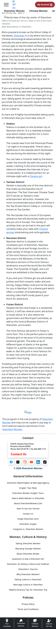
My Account (43, 4)
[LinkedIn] (38, 462)
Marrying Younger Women (28, 548)
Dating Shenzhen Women (28, 543)
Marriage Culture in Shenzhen (28, 584)
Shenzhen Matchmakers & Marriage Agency (28, 482)
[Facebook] (11, 462)
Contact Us (28, 513)
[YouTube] (31, 462)
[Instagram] (24, 462)
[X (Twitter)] (17, 462)
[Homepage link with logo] (28, 412)
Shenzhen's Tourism (28, 569)
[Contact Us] (28, 449)
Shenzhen (19, 35)
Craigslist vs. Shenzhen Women (28, 529)
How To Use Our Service (28, 508)
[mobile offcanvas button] (6, 4)
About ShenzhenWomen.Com (28, 503)
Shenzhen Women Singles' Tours (28, 493)
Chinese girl (35, 176)
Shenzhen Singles (28, 524)
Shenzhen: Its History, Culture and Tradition (28, 564)
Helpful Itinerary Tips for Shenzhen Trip (28, 589)
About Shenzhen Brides (28, 553)
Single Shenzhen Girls (28, 518)
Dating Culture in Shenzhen (28, 579)
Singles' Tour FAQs (28, 488)
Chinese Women (38, 10)
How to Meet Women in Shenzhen (28, 498)
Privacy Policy (28, 604)
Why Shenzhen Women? (28, 574)
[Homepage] (13, 4)
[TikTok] (44, 462)
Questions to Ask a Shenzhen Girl (28, 559)
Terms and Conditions (28, 609)
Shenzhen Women (14, 10)
